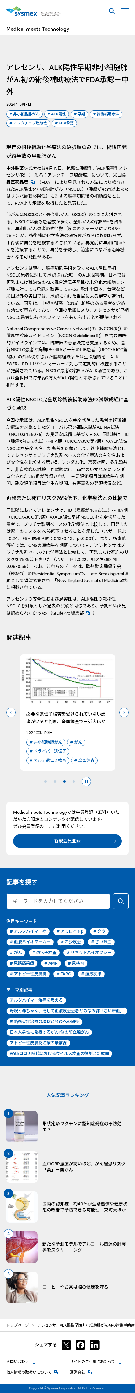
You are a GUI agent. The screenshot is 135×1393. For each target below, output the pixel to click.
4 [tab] (73, 781)
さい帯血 (101, 942)
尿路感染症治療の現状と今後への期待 (44, 1021)
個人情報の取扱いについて (32, 1372)
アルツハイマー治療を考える (36, 1000)
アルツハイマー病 (28, 931)
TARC (64, 974)
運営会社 (81, 1372)
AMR (51, 963)
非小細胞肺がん (24, 114)
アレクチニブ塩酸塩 (28, 123)
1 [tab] (45, 781)
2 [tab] (55, 781)
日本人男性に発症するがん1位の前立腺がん (49, 1032)
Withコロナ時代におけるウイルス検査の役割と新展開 (59, 1053)
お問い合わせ (21, 1361)
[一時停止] (86, 781)
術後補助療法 (106, 114)
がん (76, 742)
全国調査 (84, 760)
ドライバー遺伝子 (48, 751)
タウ (99, 931)
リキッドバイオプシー (89, 952)
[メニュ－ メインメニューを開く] (125, 11)
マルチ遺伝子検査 (48, 760)
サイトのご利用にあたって (96, 1361)
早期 (79, 114)
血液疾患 (91, 974)
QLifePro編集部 (72, 613)
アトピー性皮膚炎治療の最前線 (38, 1043)
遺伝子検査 (44, 952)
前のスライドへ (11, 712)
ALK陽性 (56, 114)
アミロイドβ (70, 931)
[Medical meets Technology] (33, 11)
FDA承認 (64, 123)
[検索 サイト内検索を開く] (112, 11)
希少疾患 (71, 942)
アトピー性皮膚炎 (28, 974)
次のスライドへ (124, 712)
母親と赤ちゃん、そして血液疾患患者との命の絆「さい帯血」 (67, 1011)
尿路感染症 (22, 963)
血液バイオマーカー (30, 942)
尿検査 (76, 963)
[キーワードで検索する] (121, 901)
